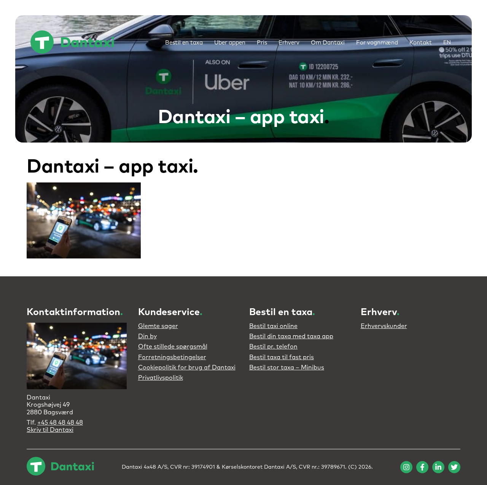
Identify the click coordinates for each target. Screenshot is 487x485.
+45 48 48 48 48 (60, 423)
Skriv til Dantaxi (50, 430)
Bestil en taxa (184, 43)
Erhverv (289, 43)
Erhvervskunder (384, 326)
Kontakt (420, 43)
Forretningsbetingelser (172, 357)
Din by (147, 336)
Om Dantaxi (328, 43)
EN (447, 42)
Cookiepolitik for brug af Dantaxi (187, 368)
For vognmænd (377, 43)
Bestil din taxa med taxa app (291, 336)
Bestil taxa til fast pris (281, 357)
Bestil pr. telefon (273, 347)
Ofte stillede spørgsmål (172, 347)
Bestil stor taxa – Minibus (286, 368)
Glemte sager (158, 326)
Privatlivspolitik (160, 378)
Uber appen (229, 43)
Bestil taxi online (273, 326)
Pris (262, 43)
